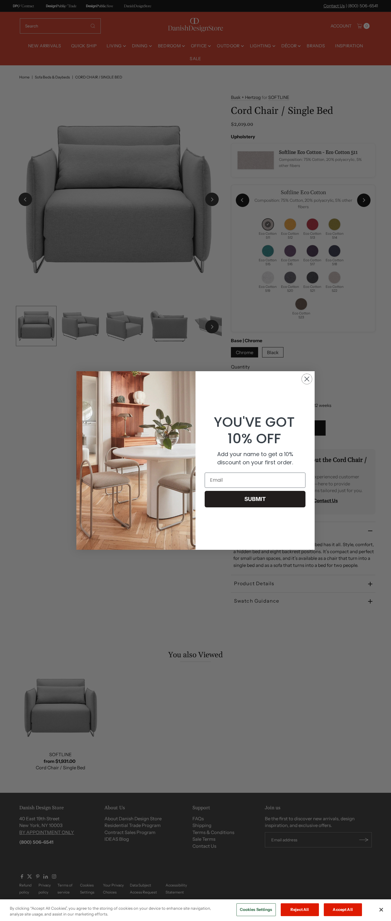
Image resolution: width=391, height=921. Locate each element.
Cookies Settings (256, 909)
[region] (195, 910)
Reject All (300, 909)
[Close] (381, 909)
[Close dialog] (306, 379)
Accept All (343, 909)
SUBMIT (255, 499)
